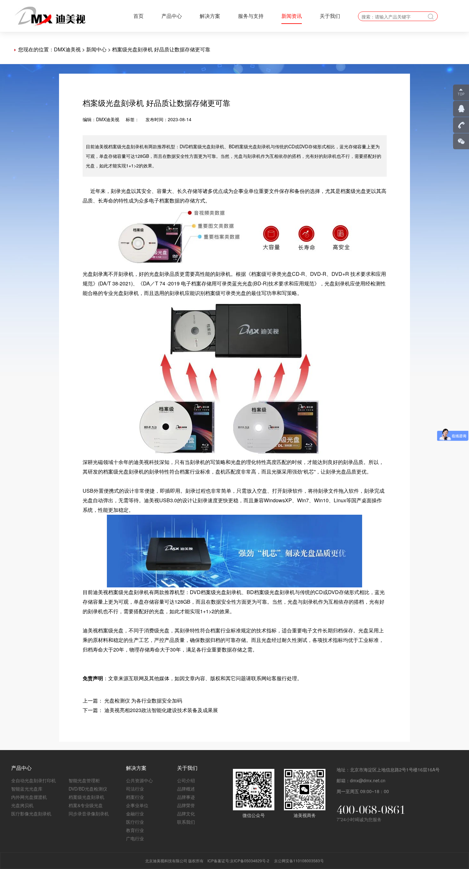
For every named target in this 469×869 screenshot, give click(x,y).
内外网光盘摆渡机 (29, 797)
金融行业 (135, 813)
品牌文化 (186, 813)
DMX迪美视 (67, 49)
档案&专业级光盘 (86, 805)
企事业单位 (137, 805)
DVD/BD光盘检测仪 (88, 788)
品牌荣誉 (186, 805)
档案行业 (135, 797)
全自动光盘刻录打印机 (33, 780)
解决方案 (210, 15)
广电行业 (135, 838)
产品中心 (171, 15)
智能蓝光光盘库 (26, 788)
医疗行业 (135, 822)
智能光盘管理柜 (84, 780)
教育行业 (135, 830)
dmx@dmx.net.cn (367, 780)
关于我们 (330, 15)
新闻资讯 (291, 15)
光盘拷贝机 (22, 805)
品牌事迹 (186, 797)
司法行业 (135, 788)
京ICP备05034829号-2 (249, 860)
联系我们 (186, 822)
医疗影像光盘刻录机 (31, 813)
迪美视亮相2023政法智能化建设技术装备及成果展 (161, 710)
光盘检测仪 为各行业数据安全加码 (143, 700)
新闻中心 (96, 49)
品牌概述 (186, 788)
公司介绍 (186, 780)
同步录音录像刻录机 (89, 813)
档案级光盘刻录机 (86, 797)
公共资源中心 (139, 780)
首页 (138, 15)
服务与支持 (251, 15)
